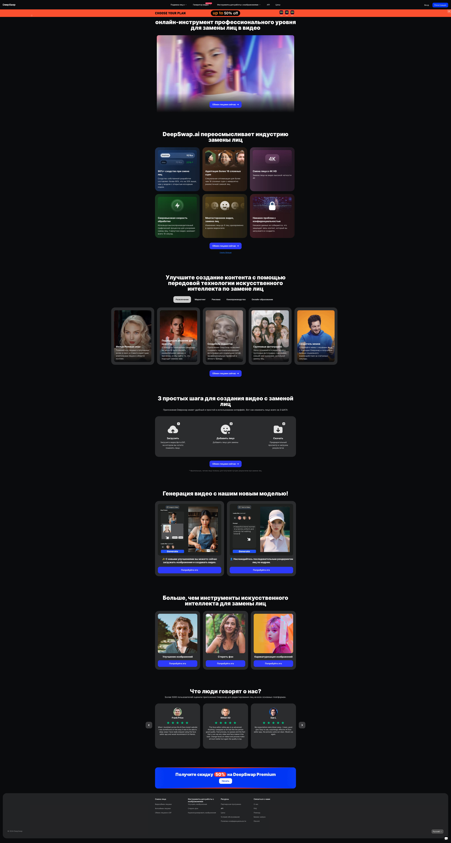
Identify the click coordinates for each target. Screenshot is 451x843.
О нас (256, 804)
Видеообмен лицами (163, 804)
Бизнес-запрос (260, 817)
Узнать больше (225, 252)
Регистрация (440, 5)
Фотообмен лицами (163, 808)
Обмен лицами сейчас (224, 104)
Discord (257, 821)
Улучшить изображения (197, 804)
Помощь (257, 813)
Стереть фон (193, 808)
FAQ (255, 808)
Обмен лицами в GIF (163, 813)
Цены (277, 5)
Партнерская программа (231, 804)
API (268, 5)
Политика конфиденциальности (233, 821)
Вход (426, 5)
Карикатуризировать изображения (202, 813)
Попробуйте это (189, 570)
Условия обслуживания (230, 817)
